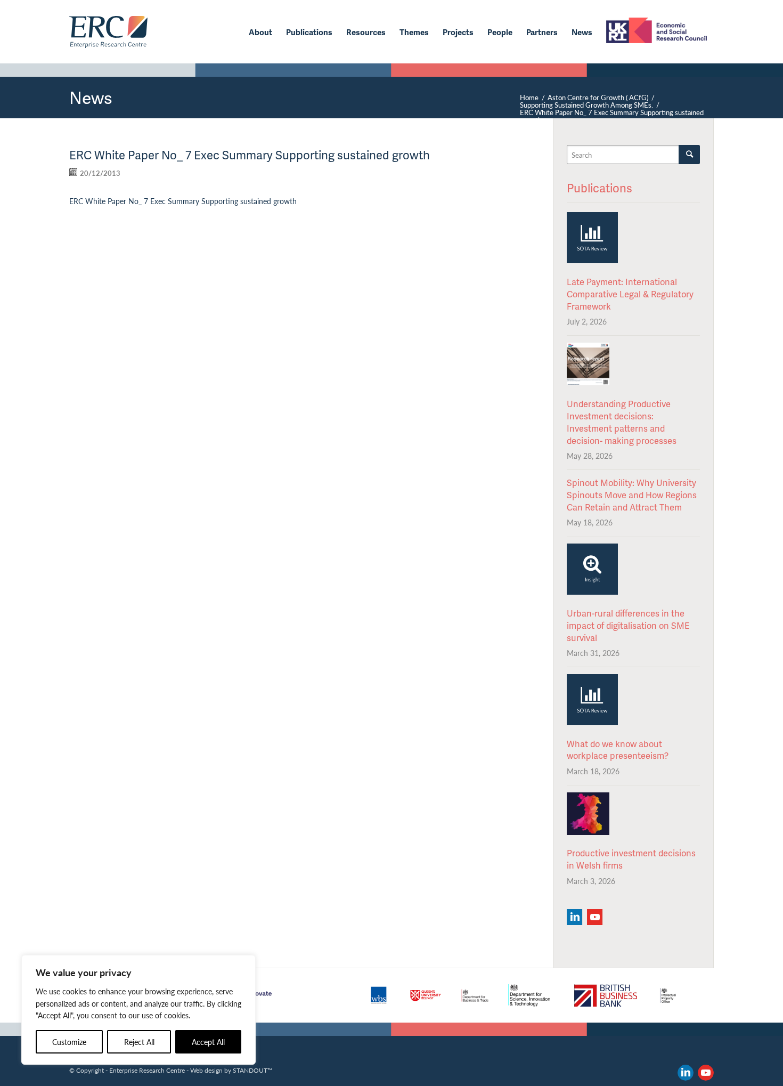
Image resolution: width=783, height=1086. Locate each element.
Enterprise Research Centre (147, 1070)
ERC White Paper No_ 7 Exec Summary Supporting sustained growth (183, 201)
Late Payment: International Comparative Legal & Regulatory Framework (630, 293)
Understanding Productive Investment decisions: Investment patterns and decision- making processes (621, 422)
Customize (69, 1041)
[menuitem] (260, 32)
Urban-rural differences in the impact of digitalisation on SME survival (628, 625)
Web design (206, 1070)
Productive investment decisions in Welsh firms (631, 859)
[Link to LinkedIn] (686, 1073)
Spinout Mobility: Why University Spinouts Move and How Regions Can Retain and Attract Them (632, 494)
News (90, 97)
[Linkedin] (574, 917)
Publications (599, 188)
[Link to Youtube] (706, 1073)
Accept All (208, 1041)
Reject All (139, 1041)
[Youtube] (594, 917)
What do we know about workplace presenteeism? (617, 749)
